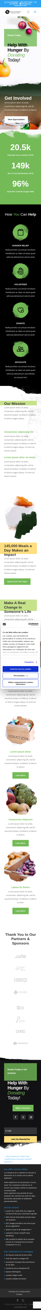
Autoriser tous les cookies (20, 669)
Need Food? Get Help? (17, 581)
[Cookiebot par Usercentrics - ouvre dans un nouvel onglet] (28, 624)
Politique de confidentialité (19, 1291)
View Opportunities (16, 119)
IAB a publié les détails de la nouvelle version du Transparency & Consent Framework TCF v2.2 (20, 1242)
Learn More (21, 775)
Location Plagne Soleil (14, 1275)
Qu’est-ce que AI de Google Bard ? (18, 1229)
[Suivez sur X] (23, 1117)
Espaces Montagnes (13, 1272)
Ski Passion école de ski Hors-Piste (19, 1255)
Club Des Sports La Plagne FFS (17, 1258)
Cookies (19, 1294)
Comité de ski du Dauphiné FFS (17, 1268)
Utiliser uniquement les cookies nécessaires (20, 683)
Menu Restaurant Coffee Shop (16, 1156)
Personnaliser (19, 676)
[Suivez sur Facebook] (15, 1117)
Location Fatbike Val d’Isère (16, 1279)
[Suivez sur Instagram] (30, 1117)
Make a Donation (23, 1108)
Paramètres (29, 662)
